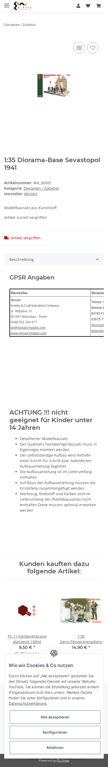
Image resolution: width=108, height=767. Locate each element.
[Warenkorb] (98, 6)
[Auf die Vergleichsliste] (79, 48)
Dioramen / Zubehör (41, 188)
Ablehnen (55, 747)
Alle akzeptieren (55, 717)
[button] (78, 6)
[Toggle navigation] (6, 3)
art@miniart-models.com (28, 328)
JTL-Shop (63, 760)
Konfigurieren (55, 732)
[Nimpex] (22, 6)
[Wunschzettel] (88, 6)
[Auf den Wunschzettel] (93, 48)
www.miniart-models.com (28, 333)
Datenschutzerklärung (28, 703)
